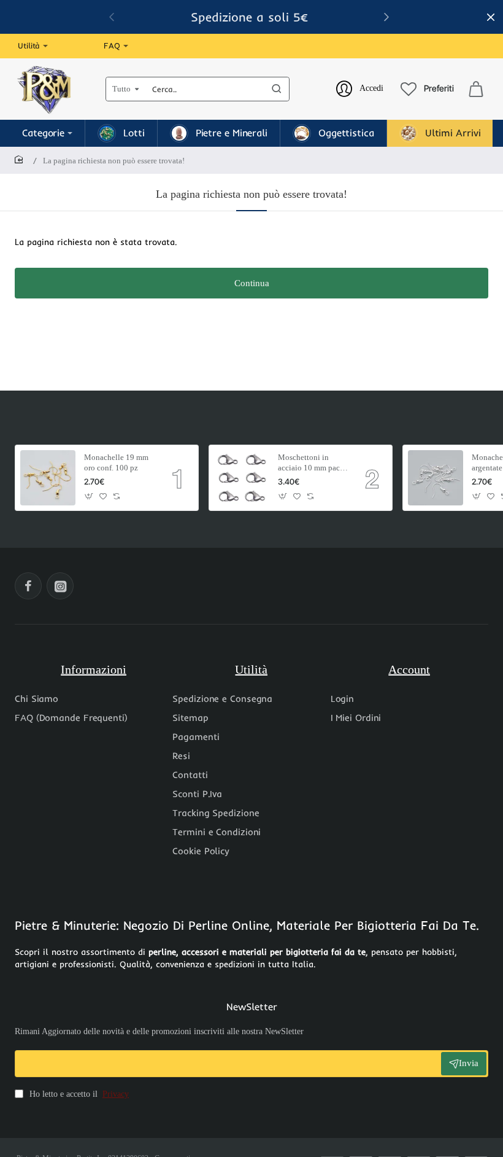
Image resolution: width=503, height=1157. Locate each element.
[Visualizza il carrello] (476, 89)
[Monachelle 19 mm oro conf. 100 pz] (47, 477)
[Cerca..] (276, 89)
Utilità (251, 669)
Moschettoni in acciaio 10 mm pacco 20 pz (313, 463)
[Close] (490, 17)
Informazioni (93, 669)
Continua (251, 283)
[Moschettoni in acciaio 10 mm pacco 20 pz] (241, 477)
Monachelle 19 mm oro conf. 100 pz (116, 462)
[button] (89, 496)
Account (409, 669)
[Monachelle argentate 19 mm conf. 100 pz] (435, 477)
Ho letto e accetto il (78, 1094)
